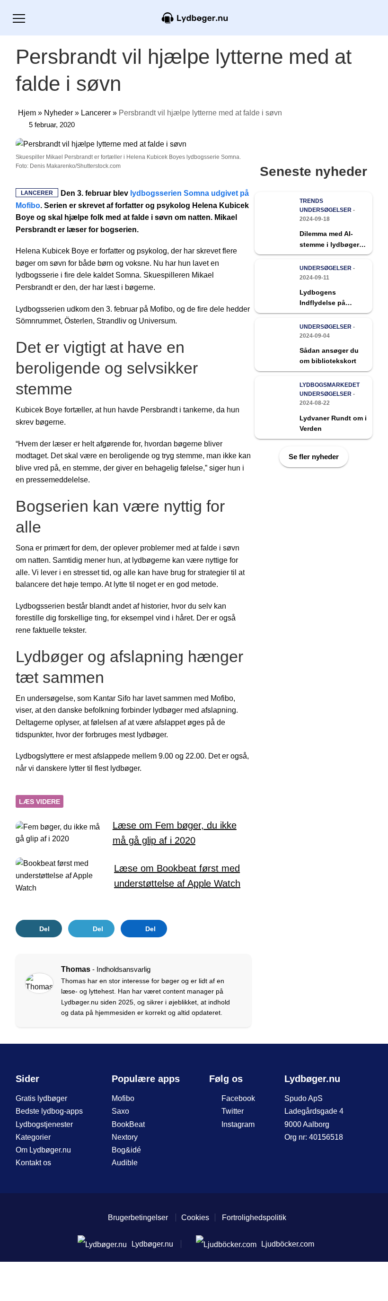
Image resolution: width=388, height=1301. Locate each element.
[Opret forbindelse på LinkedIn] (36, 1000)
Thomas (75, 969)
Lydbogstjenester (44, 1124)
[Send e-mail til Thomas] (50, 1000)
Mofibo (123, 1098)
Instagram (238, 1124)
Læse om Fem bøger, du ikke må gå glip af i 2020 (175, 833)
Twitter (232, 1111)
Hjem (27, 113)
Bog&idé (126, 1150)
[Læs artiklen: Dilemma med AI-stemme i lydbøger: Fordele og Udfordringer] (313, 223)
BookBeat (128, 1124)
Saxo (120, 1111)
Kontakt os (33, 1163)
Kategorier (33, 1137)
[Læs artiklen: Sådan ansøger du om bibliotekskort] (313, 344)
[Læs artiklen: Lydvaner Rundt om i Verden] (313, 407)
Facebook (238, 1098)
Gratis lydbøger (41, 1098)
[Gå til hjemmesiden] (194, 17)
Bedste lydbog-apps (49, 1111)
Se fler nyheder (314, 457)
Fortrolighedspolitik (254, 1218)
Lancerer (96, 113)
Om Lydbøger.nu (43, 1150)
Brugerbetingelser (138, 1218)
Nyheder (58, 113)
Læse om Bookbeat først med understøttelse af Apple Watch (177, 876)
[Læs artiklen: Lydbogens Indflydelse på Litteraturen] (313, 286)
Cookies (195, 1218)
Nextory (125, 1137)
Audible (125, 1163)
